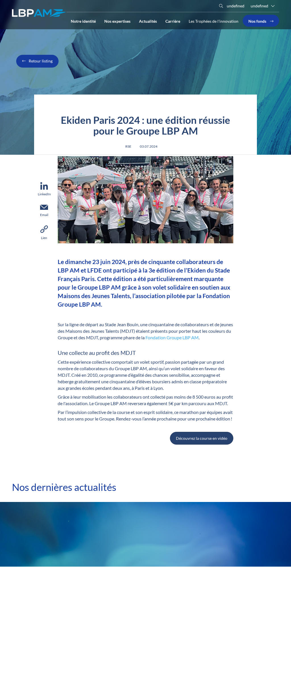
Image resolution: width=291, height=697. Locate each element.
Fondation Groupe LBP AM (172, 337)
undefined (235, 5)
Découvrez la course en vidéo (201, 438)
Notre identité (83, 21)
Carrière (172, 21)
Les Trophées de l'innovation (213, 21)
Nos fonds (257, 21)
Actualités (148, 21)
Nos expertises (117, 21)
